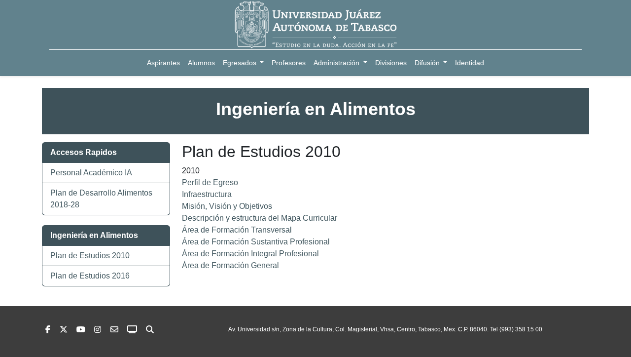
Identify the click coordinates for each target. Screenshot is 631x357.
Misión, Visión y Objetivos (227, 206)
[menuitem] (163, 63)
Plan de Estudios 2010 (90, 255)
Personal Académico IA (91, 172)
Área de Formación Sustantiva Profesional (256, 242)
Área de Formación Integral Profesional (250, 253)
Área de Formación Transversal (237, 230)
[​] (97, 329)
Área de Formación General (230, 265)
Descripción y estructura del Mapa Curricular (259, 218)
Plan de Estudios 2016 (90, 276)
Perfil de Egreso (210, 182)
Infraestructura (207, 194)
